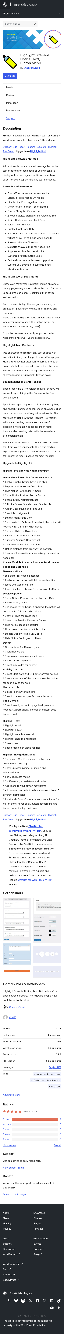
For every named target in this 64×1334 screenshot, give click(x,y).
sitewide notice (53, 1080)
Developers (9, 1249)
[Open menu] (59, 4)
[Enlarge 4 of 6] (57, 901)
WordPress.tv (12, 1254)
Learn (6, 1238)
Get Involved (40, 1238)
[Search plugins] (35, 24)
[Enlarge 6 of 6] (57, 969)
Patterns (38, 1228)
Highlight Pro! (38, 151)
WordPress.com (13, 1264)
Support (10, 118)
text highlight (54, 1086)
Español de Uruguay (21, 1293)
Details (10, 87)
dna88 (12, 1017)
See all (57, 1145)
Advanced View (11, 1094)
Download (10, 76)
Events (37, 1243)
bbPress (9, 1274)
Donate (39, 1249)
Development (13, 110)
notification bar (37, 1080)
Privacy (7, 1228)
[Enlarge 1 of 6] (26, 901)
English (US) (55, 1067)
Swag (38, 1254)
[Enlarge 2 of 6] (26, 946)
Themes (37, 1218)
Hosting (7, 1223)
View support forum (13, 1167)
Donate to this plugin (14, 1194)
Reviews (10, 95)
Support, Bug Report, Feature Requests (24, 146)
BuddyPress (11, 1279)
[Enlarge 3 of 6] (26, 971)
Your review (9, 1145)
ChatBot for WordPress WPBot (35, 879)
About (6, 1212)
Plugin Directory (11, 13)
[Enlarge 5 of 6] (57, 949)
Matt (7, 1269)
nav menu (55, 1074)
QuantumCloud (32, 67)
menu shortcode (41, 1074)
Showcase (39, 1212)
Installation (12, 102)
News (6, 1218)
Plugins (37, 1223)
